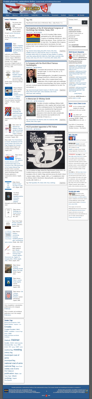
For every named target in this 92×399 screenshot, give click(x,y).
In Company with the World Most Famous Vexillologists (42, 64)
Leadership (34, 15)
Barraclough (35, 90)
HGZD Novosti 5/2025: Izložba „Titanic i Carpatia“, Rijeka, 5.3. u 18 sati (78, 84)
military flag (8, 352)
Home (7, 15)
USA (41, 58)
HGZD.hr (78, 140)
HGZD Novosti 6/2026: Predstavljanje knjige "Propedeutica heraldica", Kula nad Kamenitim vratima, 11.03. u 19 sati (78, 79)
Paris (46, 56)
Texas (35, 58)
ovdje (78, 147)
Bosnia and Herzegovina (11, 322)
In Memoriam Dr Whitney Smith (38, 99)
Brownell (41, 90)
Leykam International (14, 33)
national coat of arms (14, 363)
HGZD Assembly (19, 343)
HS (39, 54)
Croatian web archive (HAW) (75, 217)
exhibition (12, 331)
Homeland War (9, 345)
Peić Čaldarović (9, 371)
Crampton (45, 90)
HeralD (77, 144)
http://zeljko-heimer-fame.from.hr (76, 156)
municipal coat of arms (12, 356)
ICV (41, 54)
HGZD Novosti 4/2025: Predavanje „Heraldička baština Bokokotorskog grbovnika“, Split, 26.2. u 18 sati (78, 89)
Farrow (32, 52)
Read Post (62, 51)
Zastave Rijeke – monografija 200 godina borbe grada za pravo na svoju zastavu (17, 113)
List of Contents (13, 37)
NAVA (43, 56)
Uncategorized (40, 101)
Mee (31, 56)
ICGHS (6, 347)
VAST (52, 58)
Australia (31, 51)
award (30, 90)
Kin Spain (49, 54)
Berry (42, 51)
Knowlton (54, 54)
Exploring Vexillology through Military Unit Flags (18, 268)
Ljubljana (60, 54)
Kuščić (21, 347)
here (85, 151)
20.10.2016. (30, 129)
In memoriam (51, 119)
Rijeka (53, 56)
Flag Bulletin (34, 182)
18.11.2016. (30, 101)
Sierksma (28, 121)
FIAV (36, 32)
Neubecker (46, 91)
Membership (45, 15)
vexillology (38, 93)
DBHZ (18, 329)
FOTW (41, 52)
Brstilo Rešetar (9, 324)
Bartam (35, 51)
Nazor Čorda (19, 366)
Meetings (39, 32)
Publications (38, 129)
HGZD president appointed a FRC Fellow (41, 127)
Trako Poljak (8, 376)
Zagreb (39, 121)
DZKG (6, 331)
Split (20, 373)
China (55, 51)
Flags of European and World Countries (12, 336)
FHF (37, 119)
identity (13, 347)
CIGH (86, 392)
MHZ (40, 56)
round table (57, 56)
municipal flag (10, 360)
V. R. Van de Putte (46, 58)
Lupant (27, 56)
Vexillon (55, 58)
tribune (14, 376)
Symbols (63, 15)
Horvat (15, 345)
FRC (44, 52)
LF (57, 54)
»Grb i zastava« (24, 15)
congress (16, 324)
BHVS (45, 51)
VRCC (59, 58)
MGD (38, 56)
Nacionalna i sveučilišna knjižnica (79, 197)
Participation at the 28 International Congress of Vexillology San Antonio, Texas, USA (44, 29)
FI (36, 52)
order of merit (53, 91)
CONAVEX (28, 52)
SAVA (62, 56)
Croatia (8, 327)
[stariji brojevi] (78, 93)
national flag (10, 366)
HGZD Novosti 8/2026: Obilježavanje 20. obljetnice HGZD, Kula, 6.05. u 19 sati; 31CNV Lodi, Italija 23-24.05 (78, 67)
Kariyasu (44, 54)
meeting (34, 56)
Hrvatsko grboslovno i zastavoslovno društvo (19, 1)
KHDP (17, 347)
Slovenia (28, 58)
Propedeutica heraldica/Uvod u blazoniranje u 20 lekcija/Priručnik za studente (18, 49)
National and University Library (78, 210)
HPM (19, 345)
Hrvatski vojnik (36, 91)
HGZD (36, 54)
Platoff (49, 56)
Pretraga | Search (73, 19)
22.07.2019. (30, 32)
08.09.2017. (30, 67)
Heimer (33, 54)
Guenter (56, 90)
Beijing (39, 51)
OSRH (27, 93)
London (42, 91)
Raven (30, 93)
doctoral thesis (32, 119)
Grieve (47, 52)
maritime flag (9, 350)
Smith (32, 58)
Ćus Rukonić (8, 380)
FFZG (6, 333)
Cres (20, 324)
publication (9, 373)
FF (35, 52)
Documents (55, 15)
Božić (19, 322)
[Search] (84, 22)
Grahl (45, 119)
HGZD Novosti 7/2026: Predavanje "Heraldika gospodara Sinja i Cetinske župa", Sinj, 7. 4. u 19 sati (78, 73)
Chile (52, 51)
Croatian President (10, 329)
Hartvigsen (28, 54)
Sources (71, 15)
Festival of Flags (19, 331)
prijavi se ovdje (77, 98)
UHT (38, 58)
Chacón (48, 51)
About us (15, 15)
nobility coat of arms (12, 369)
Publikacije (7, 308)
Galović (7, 340)
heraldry (7, 343)
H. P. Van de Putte (53, 52)
